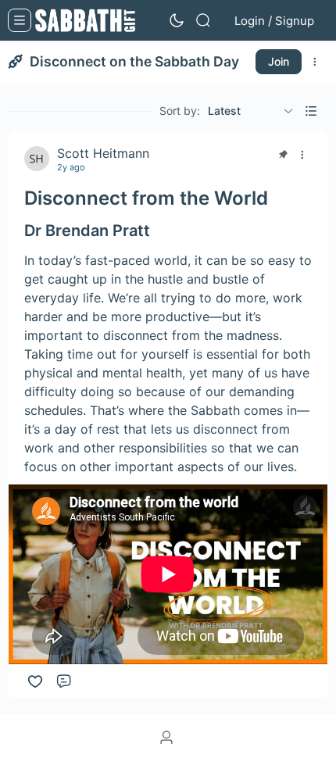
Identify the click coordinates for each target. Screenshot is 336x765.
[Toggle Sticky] (283, 154)
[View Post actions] (302, 154)
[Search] (203, 20)
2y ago (71, 167)
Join (278, 61)
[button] (311, 110)
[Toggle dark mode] (176, 20)
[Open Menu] (19, 20)
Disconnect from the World (146, 198)
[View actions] (315, 61)
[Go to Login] (168, 738)
